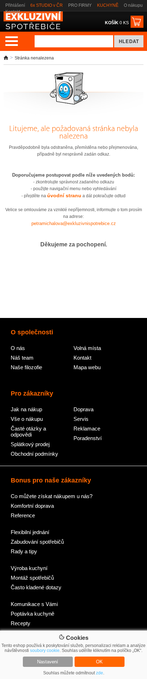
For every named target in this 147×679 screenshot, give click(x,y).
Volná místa (87, 348)
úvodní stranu (64, 195)
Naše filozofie (26, 367)
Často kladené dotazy (36, 587)
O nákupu (133, 5)
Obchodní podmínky (34, 454)
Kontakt (12, 11)
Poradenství (88, 438)
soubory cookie (45, 650)
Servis (81, 419)
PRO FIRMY (80, 5)
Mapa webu (87, 367)
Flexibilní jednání (30, 532)
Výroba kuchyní (29, 568)
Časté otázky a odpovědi (28, 431)
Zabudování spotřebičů (37, 542)
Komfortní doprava (32, 506)
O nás (18, 348)
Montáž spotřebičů (32, 578)
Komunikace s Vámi (34, 604)
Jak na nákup (26, 409)
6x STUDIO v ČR (46, 5)
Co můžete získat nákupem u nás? (51, 496)
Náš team (22, 358)
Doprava (83, 409)
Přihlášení (15, 5)
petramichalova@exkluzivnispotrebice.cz (73, 223)
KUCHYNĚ (107, 5)
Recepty (20, 623)
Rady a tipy (24, 551)
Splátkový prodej (30, 444)
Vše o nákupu (27, 419)
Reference (23, 515)
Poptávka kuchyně (32, 614)
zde (99, 672)
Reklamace (87, 428)
